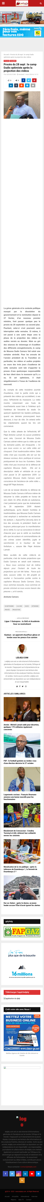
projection (16, 609)
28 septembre (9, 606)
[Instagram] (18, 1173)
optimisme (35, 606)
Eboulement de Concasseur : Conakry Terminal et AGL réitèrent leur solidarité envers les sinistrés (20, 833)
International (25, 1196)
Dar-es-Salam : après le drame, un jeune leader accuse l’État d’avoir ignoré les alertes (22, 904)
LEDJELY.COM (11, 74)
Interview (34, 1196)
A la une (6, 61)
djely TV (21, 1200)
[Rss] (22, 1180)
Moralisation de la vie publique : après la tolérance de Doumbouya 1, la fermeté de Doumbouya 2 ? (20, 869)
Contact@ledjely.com (28, 1167)
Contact (28, 1200)
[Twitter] (12, 1173)
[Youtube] (32, 1173)
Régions (13, 1200)
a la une (19, 606)
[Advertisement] (22, 214)
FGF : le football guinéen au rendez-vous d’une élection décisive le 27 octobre (20, 762)
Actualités (13, 61)
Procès (7, 609)
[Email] (38, 1173)
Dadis (27, 606)
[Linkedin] (25, 1173)
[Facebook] (5, 1173)
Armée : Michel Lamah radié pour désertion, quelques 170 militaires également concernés (21, 727)
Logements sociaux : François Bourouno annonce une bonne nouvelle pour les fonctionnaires (20, 796)
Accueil (6, 54)
